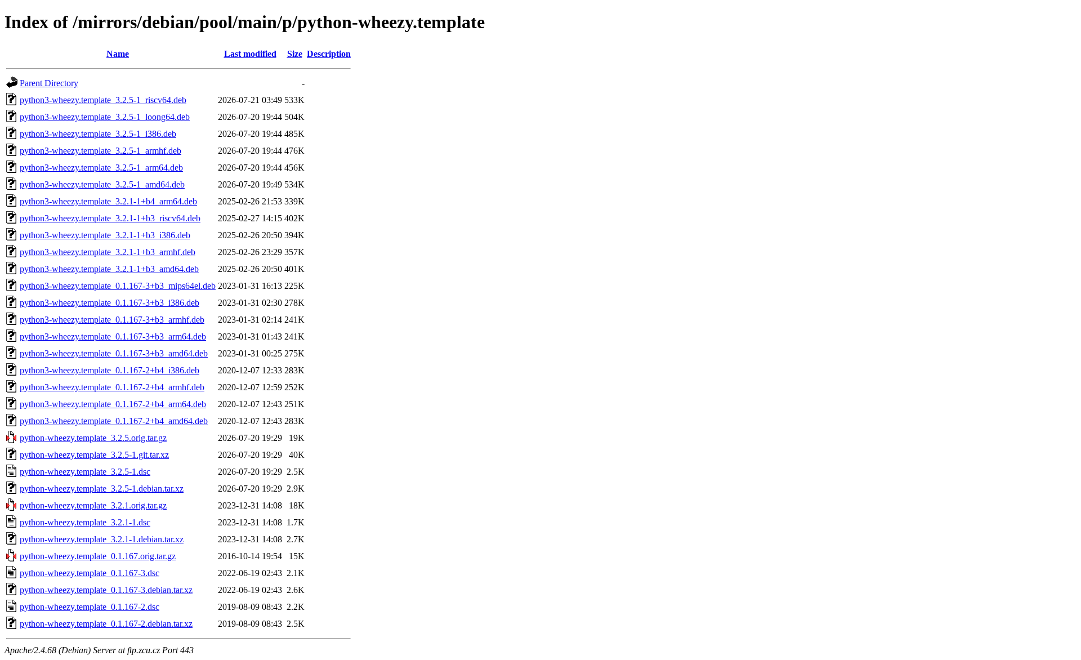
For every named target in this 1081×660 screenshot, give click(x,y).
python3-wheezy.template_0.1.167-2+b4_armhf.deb (112, 387)
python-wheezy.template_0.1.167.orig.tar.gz (98, 556)
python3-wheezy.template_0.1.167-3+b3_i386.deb (109, 302)
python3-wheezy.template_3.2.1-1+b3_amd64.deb (109, 269)
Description (329, 54)
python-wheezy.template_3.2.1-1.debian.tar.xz (102, 539)
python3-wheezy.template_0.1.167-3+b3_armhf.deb (112, 319)
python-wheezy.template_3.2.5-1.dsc (85, 471)
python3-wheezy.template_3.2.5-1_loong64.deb (105, 117)
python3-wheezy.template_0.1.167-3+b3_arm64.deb (113, 336)
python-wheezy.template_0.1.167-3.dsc (89, 573)
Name (117, 54)
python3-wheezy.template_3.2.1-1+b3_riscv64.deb (110, 218)
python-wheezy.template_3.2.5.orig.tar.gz (93, 438)
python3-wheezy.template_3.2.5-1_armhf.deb (100, 150)
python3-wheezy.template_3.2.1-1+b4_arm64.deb (108, 201)
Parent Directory (49, 83)
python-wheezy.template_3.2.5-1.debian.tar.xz (102, 488)
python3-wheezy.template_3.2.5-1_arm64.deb (101, 167)
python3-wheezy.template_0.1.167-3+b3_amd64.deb (114, 353)
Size (294, 54)
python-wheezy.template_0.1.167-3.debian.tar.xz (106, 590)
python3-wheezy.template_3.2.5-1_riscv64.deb (103, 100)
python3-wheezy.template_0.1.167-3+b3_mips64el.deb (118, 286)
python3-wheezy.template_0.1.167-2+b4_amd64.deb (114, 421)
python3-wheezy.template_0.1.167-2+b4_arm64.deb (113, 404)
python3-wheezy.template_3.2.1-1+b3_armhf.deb (107, 252)
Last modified (250, 54)
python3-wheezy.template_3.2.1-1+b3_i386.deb (105, 235)
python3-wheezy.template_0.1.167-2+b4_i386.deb (109, 370)
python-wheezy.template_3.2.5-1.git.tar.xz (94, 455)
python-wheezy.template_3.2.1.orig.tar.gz (93, 505)
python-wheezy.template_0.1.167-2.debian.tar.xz (106, 623)
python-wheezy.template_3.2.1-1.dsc (85, 522)
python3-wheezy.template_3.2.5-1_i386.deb (98, 134)
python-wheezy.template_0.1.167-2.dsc (89, 607)
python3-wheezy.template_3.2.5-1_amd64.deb (102, 184)
